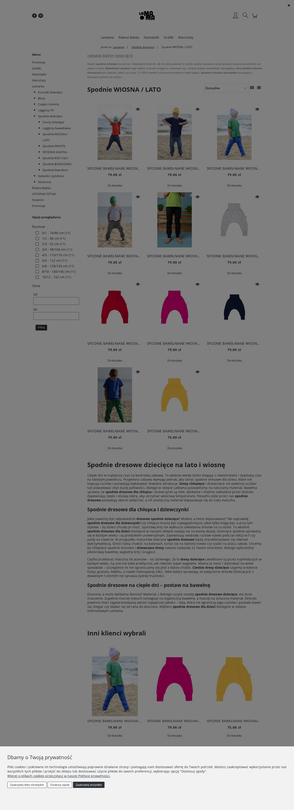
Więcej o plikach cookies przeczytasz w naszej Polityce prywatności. (58, 776)
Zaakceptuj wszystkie (89, 785)
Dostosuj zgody (60, 785)
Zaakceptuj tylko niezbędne (27, 785)
